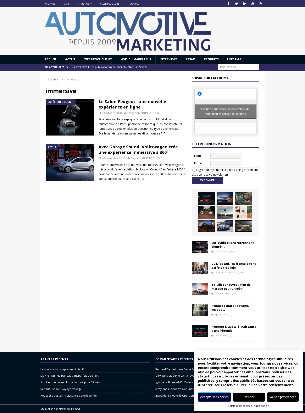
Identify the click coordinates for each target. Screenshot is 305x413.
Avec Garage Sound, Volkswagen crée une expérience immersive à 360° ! (138, 149)
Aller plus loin (109, 3)
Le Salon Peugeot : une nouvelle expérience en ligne (132, 104)
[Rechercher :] (238, 67)
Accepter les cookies (214, 397)
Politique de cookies (240, 406)
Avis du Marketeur (136, 59)
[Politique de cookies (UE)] (261, 3)
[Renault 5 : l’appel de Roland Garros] (225, 226)
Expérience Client (98, 59)
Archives (50, 3)
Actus (70, 59)
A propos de (261, 406)
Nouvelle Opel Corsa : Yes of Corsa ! (192, 395)
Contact (135, 3)
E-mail (198, 163)
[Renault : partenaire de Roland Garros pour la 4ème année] (243, 212)
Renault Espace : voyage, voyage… (230, 307)
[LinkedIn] (244, 3)
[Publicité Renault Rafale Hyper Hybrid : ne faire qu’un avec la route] (243, 226)
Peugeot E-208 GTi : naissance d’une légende (233, 328)
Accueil (51, 59)
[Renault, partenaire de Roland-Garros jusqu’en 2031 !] (206, 212)
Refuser (249, 397)
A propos (83, 3)
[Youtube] (252, 3)
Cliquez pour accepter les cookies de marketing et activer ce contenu (225, 111)
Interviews (168, 59)
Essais (190, 59)
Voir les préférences (282, 397)
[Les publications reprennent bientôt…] (200, 247)
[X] (236, 3)
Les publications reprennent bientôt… (232, 244)
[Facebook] (228, 3)
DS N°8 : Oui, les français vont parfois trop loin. (233, 265)
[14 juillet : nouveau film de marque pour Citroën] (200, 289)
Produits (211, 59)
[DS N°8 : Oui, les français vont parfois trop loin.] (200, 268)
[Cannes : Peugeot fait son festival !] (206, 226)
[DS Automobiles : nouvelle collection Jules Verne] (225, 212)
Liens (66, 3)
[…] (163, 133)
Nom (197, 156)
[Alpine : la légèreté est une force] (243, 198)
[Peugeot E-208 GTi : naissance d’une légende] (206, 198)
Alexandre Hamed (69, 409)
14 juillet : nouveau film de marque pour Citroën (231, 286)
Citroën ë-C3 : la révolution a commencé (193, 375)
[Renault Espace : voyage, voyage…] (200, 310)
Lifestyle (234, 59)
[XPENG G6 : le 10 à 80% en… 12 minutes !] (225, 198)
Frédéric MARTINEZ (139, 113)
